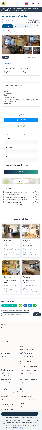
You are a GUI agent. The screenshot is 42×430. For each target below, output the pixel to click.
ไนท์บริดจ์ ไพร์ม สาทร (7, 359)
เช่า (2, 330)
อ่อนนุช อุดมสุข (5, 389)
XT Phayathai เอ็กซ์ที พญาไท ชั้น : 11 (11, 245)
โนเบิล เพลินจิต (5, 373)
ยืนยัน (21, 171)
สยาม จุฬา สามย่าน (7, 379)
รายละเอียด (7, 80)
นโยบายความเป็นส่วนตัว (28, 400)
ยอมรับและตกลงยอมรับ (12, 165)
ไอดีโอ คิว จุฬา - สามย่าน (8, 385)
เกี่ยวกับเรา (24, 403)
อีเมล (5, 156)
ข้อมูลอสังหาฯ (7, 63)
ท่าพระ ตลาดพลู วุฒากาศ (28, 370)
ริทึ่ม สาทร (4, 356)
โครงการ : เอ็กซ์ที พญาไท (33, 22)
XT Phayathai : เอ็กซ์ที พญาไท (29, 281)
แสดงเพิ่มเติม (21, 205)
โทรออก (23, 120)
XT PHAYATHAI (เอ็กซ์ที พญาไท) (10, 281)
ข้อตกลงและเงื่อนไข (26, 396)
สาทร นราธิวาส (6, 353)
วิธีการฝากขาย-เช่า (26, 407)
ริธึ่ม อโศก (22, 382)
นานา (21, 346)
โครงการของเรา (5, 341)
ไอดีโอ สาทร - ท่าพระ (25, 373)
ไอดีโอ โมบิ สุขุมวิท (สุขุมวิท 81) (10, 392)
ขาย (2, 327)
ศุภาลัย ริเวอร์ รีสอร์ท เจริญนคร (28, 366)
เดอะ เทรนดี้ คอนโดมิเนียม (27, 349)
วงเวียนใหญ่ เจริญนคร (26, 353)
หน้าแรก (3, 8)
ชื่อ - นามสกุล (8, 138)
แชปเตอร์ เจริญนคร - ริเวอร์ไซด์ (28, 359)
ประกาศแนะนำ (11, 8)
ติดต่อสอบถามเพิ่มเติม (8, 301)
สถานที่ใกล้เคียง (7, 188)
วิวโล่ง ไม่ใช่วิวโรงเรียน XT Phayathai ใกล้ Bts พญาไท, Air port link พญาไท (30, 245)
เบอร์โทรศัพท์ (8, 147)
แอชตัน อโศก (23, 392)
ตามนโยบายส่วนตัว (23, 165)
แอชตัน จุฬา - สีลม (6, 382)
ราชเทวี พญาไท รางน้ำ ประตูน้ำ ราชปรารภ (27, 8)
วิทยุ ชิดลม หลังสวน (7, 370)
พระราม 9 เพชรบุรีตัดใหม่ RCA (29, 379)
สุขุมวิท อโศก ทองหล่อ (26, 389)
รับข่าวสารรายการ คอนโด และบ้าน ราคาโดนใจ (15, 310)
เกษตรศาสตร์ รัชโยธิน (7, 404)
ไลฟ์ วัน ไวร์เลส (5, 375)
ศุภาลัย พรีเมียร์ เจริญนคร (27, 356)
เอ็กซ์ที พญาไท (4, 10)
